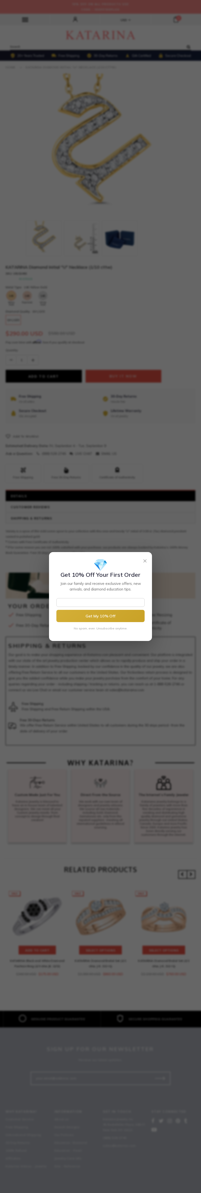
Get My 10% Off (100, 616)
